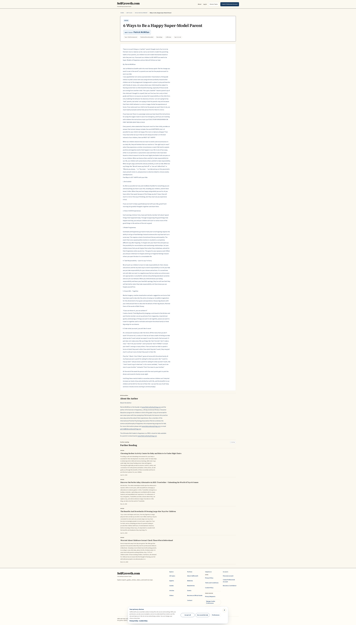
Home (122, 13)
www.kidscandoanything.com (151, 426)
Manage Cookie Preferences (210, 602)
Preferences (215, 615)
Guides (171, 586)
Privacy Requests (210, 597)
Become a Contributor (229, 586)
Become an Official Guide (194, 596)
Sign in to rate (177, 37)
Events (189, 591)
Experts (171, 581)
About (199, 4)
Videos (171, 596)
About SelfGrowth (192, 576)
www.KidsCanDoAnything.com (151, 407)
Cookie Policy (209, 588)
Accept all (188, 615)
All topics (172, 576)
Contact (189, 600)
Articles (129, 13)
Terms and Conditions (212, 583)
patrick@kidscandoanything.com (130, 429)
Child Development (141, 13)
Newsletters (191, 586)
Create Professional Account (229, 581)
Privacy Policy (209, 578)
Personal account (228, 576)
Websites (190, 581)
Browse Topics (214, 4)
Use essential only (202, 615)
